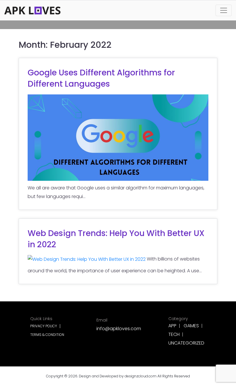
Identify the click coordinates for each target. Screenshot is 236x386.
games (191, 326)
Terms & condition (47, 335)
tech (174, 334)
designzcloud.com (141, 376)
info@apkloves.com (118, 324)
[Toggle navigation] (224, 10)
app (172, 326)
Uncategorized (186, 343)
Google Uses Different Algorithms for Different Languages (101, 78)
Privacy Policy (43, 326)
